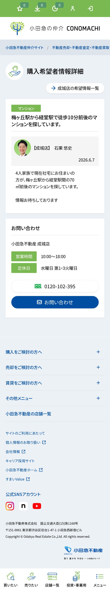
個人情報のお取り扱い (23, 442)
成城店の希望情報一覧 (78, 88)
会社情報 (13, 451)
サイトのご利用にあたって (25, 433)
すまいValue (15, 479)
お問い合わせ (58, 302)
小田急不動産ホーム (21, 469)
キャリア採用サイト (20, 460)
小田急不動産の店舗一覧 (28, 414)
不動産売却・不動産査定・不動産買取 (80, 47)
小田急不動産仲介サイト (25, 47)
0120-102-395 (59, 286)
